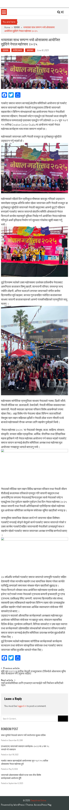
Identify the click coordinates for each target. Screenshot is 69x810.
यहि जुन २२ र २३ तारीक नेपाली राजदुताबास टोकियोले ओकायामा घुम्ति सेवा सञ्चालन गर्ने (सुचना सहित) (33, 672)
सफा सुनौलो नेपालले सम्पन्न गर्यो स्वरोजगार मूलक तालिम (23, 735)
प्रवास (17, 27)
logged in (21, 705)
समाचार (30, 50)
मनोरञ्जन (17, 50)
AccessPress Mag (42, 804)
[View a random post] (62, 12)
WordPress (19, 804)
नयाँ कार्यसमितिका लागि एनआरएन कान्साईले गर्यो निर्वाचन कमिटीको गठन (32, 684)
